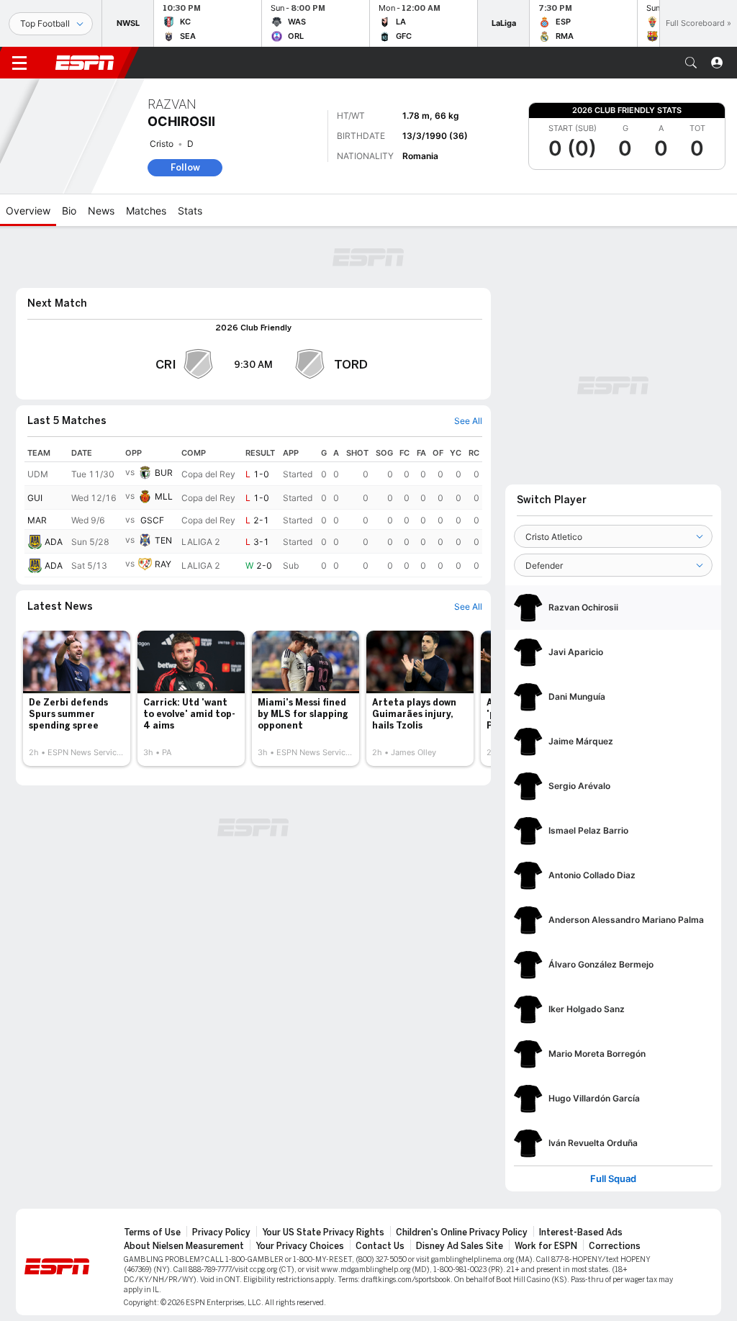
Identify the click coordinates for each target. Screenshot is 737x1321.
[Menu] (19, 62)
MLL (164, 496)
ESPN (84, 62)
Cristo (161, 143)
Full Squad (613, 1178)
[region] (253, 510)
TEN (163, 540)
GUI (34, 497)
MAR (37, 520)
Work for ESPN (546, 1246)
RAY (163, 564)
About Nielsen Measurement (184, 1246)
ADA (54, 541)
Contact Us (380, 1246)
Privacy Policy (221, 1232)
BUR (164, 472)
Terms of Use (152, 1232)
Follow (185, 167)
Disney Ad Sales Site (459, 1246)
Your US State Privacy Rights (323, 1232)
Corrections (615, 1246)
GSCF (152, 520)
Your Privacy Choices (300, 1246)
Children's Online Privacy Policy (462, 1232)
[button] (691, 62)
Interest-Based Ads (581, 1232)
